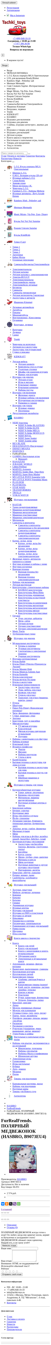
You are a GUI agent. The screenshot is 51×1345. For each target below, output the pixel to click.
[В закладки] (5, 1212)
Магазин (22, 752)
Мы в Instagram (17, 15)
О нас (4, 156)
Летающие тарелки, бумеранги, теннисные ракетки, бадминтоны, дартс (28, 823)
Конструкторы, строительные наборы (30, 587)
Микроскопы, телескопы (30, 1048)
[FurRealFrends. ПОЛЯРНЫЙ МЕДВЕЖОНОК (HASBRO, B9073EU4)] (23, 1174)
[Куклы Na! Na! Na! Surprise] (23, 223)
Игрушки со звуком (21, 915)
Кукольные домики (27, 385)
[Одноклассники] (6, 1204)
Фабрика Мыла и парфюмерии (33, 1053)
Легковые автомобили (23, 307)
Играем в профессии (22, 747)
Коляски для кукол (27, 692)
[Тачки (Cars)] (16, 244)
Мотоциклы (18, 520)
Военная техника (20, 569)
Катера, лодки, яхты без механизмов (29, 544)
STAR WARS (18, 487)
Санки (15, 335)
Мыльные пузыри (21, 831)
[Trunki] (13, 342)
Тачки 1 (16, 247)
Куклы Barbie (18, 661)
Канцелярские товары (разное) (33, 984)
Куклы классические (22, 677)
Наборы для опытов (27, 1051)
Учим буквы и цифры (22, 1033)
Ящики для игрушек (28, 374)
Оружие (16, 616)
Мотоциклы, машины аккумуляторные (28, 798)
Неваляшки (18, 918)
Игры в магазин (26, 382)
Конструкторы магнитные (30, 605)
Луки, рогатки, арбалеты (30, 618)
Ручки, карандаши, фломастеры (33, 997)
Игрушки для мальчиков (24, 392)
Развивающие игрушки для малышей (30, 926)
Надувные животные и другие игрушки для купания (33, 866)
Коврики (16, 895)
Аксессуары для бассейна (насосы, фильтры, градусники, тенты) (33, 847)
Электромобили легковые (24, 285)
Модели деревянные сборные (26, 1008)
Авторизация (13, 10)
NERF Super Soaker (27, 438)
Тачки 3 (16, 252)
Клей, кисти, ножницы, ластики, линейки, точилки (34, 988)
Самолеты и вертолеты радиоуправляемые (29, 531)
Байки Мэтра (18, 257)
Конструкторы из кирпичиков (32, 603)
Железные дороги (26, 395)
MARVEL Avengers (21, 469)
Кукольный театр (20, 744)
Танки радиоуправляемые (24, 507)
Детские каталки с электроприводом (30, 274)
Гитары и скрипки (27, 646)
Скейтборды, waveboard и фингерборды (24, 879)
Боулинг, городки (20, 810)
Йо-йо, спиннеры (20, 818)
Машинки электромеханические (28, 517)
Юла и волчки (19, 934)
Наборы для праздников (24, 1086)
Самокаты (17, 290)
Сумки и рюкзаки (21, 352)
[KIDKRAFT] (16, 359)
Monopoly (22, 459)
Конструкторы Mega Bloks (31, 592)
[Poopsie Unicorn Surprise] (22, 230)
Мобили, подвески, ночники (26, 892)
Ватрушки (17, 329)
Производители (14, 1329)
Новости (17, 158)
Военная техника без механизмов (28, 573)
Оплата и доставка (16, 156)
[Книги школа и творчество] (23, 940)
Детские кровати (26, 364)
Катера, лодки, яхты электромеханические (28, 555)
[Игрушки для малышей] (21, 887)
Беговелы (17, 287)
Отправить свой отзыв (11, 1274)
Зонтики (16, 718)
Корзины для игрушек (29, 795)
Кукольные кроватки (28, 387)
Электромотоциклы (22, 269)
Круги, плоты (24, 854)
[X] (10, 1204)
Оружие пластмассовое (29, 626)
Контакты (40, 156)
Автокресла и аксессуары (24, 347)
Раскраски (17, 1023)
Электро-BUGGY (21, 277)
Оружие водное (25, 623)
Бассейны (22, 852)
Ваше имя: (6, 1248)
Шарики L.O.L (19, 173)
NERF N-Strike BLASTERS (31, 425)
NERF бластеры (20, 423)
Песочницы (23, 410)
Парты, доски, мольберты (24, 1015)
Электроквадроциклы (23, 279)
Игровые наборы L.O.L (23, 178)
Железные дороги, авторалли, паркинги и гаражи (26, 560)
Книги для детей (26, 946)
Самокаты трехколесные (24, 292)
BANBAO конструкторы (30, 590)
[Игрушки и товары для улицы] (25, 787)
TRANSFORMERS (21, 490)
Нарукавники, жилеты (29, 870)
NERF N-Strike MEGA (29, 430)
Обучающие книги (27, 956)
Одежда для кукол (27, 695)
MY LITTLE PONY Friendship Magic (29, 479)
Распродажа (7, 158)
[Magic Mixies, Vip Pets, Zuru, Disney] (27, 217)
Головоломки (18, 1061)
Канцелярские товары (23, 977)
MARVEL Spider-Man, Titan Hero (28, 472)
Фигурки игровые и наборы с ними (29, 564)
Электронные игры (21, 1058)
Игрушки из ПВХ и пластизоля (27, 913)
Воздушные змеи (20, 813)
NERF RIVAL (24, 435)
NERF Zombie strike (27, 441)
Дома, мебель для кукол (29, 690)
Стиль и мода (24, 757)
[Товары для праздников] (22, 1081)
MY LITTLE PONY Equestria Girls (28, 477)
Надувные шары (20, 1089)
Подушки (22, 736)
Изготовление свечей (22, 974)
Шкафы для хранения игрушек (33, 372)
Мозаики (16, 1071)
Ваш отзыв (6, 1261)
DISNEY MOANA (21, 448)
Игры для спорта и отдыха (25, 815)
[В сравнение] (8, 1212)
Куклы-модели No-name (24, 679)
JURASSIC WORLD (22, 464)
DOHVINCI (18, 451)
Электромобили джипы (23, 282)
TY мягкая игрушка (27, 726)
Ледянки (16, 332)
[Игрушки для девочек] (21, 641)
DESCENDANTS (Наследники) (27, 446)
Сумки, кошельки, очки (23, 716)
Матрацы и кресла (27, 859)
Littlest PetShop (19, 466)
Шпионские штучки (28, 1056)
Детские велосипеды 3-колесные (28, 295)
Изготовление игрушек (23, 971)
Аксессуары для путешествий (26, 349)
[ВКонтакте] (3, 1204)
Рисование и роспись (22, 1026)
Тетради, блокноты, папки (31, 1000)
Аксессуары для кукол (29, 687)
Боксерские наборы (21, 808)
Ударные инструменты (29, 656)
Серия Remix (18, 180)
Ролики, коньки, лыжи (23, 875)
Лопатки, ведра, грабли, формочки (29, 828)
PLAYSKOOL (19, 485)
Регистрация (13, 7)
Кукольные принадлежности (26, 684)
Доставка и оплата (16, 1319)
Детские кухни (25, 379)
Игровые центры (20, 908)
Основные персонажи (23, 260)
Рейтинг (5, 1268)
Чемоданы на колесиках (24, 344)
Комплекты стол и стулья (30, 367)
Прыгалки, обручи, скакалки (26, 872)
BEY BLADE (18, 443)
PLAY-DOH (18, 482)
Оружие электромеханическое (32, 628)
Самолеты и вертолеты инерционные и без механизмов (33, 526)
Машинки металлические (24, 512)
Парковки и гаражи (27, 403)
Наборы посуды (25, 390)
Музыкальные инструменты (26, 643)
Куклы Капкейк (20, 674)
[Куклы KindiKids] (18, 237)
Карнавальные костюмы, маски (27, 1083)
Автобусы (17, 310)
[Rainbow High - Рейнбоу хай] (24, 203)
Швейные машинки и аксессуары (28, 779)
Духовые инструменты (29, 648)
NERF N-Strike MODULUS (31, 433)
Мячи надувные (26, 862)
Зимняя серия (19, 183)
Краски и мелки (26, 992)
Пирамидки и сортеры (23, 921)
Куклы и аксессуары (22, 682)
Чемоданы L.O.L (20, 188)
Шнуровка (17, 931)
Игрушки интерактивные (24, 659)
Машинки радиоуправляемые (26, 510)
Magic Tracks (18, 631)
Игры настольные (21, 1064)
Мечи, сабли (24, 621)
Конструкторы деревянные (31, 595)
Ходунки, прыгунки (22, 890)
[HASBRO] (15, 420)
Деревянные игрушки (23, 905)
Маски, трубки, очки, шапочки (33, 857)
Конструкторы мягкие (29, 610)
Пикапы (16, 312)
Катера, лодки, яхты (22, 541)
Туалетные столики (27, 369)
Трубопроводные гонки (23, 634)
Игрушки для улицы (22, 405)
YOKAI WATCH (20, 495)
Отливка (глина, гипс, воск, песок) (29, 1013)
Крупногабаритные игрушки (26, 790)
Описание (12, 1225)
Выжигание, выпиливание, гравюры (30, 969)
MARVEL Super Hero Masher (26, 474)
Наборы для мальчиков (23, 582)
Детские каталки (20, 272)
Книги (15, 943)
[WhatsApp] (18, 1204)
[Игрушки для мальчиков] (22, 502)
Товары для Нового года (24, 1091)
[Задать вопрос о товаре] (2, 1212)
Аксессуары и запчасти (23, 298)
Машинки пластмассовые (24, 515)
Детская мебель (19, 361)
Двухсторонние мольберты (25, 413)
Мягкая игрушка (20, 723)
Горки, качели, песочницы (31, 792)
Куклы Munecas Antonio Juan (26, 672)
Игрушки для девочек (23, 377)
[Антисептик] (16, 1098)
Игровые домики (26, 408)
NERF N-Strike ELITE (28, 428)
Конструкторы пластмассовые (32, 613)
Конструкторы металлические (32, 608)
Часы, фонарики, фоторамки (26, 713)
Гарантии (30, 156)
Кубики (16, 1066)
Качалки (16, 897)
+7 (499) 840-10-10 (21, 38)
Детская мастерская (21, 585)
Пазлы (15, 1074)
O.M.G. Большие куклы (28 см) (27, 175)
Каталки (16, 900)
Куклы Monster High (22, 669)
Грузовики (17, 320)
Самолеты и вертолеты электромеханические (29, 536)
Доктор (21, 749)
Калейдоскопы (19, 759)
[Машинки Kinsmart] (19, 304)
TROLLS (16, 492)
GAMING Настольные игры (26, 456)
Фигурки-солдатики (22, 566)
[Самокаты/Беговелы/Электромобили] (28, 267)
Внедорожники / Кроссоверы (26, 317)
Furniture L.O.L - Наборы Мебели (28, 191)
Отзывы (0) (12, 1227)
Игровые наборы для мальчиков (33, 398)
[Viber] (14, 1204)
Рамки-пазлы (18, 928)
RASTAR (17, 504)
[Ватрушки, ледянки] (20, 327)
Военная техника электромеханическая (28, 578)
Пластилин (23, 995)
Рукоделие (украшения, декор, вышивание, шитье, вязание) (27, 1029)
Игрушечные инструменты (31, 400)
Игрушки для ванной (22, 910)
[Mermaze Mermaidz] (19, 210)
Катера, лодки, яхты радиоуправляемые (28, 549)
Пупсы (15, 703)
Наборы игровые (20, 741)
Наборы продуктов (27, 754)
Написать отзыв (9, 1245)
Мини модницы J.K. (22, 186)
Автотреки (17, 254)
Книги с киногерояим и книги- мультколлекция (33, 952)
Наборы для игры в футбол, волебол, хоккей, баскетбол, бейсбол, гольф (30, 837)
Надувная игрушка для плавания (28, 841)
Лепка (15, 1005)
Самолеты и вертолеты (23, 522)
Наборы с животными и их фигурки (30, 739)
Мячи (15, 834)
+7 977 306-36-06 (21, 43)
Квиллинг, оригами (21, 1002)
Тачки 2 (16, 249)
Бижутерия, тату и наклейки (26, 721)
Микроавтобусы (20, 315)
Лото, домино (19, 1069)
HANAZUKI (18, 461)
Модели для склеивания (24, 1010)
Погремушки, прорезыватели (26, 923)
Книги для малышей (28, 948)
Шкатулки (17, 705)
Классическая (24, 728)
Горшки (16, 903)
